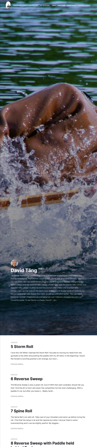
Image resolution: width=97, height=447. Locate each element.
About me (61, 5)
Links (54, 5)
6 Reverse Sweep (27, 378)
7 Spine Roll (21, 411)
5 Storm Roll (22, 346)
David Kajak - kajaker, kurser (78, 5)
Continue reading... (17, 364)
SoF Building (45, 5)
